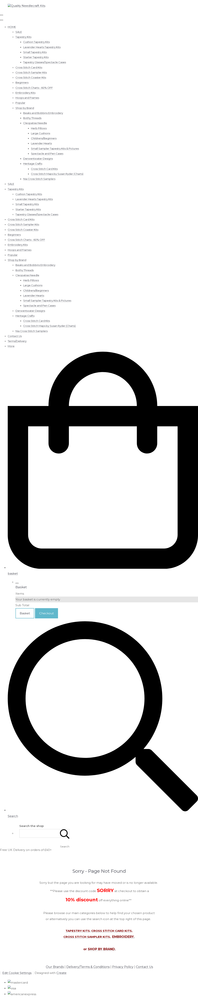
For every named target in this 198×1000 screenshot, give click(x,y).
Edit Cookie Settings (17, 973)
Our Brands (55, 967)
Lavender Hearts (41, 143)
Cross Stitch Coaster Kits (30, 77)
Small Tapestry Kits (35, 52)
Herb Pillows (39, 128)
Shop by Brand (24, 108)
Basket (25, 613)
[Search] (65, 833)
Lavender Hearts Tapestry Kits (42, 47)
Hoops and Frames (27, 97)
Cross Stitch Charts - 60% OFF (34, 87)
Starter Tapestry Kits (36, 57)
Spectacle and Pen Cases (47, 153)
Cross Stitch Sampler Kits (31, 72)
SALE (18, 31)
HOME (12, 26)
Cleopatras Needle (35, 123)
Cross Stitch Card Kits (28, 67)
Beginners (21, 82)
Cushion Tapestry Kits (36, 41)
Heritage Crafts (32, 163)
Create (61, 973)
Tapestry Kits (23, 36)
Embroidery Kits (25, 92)
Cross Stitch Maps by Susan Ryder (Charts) (57, 173)
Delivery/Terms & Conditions (88, 967)
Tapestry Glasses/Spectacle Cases (44, 62)
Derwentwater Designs (38, 158)
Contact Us (15, 336)
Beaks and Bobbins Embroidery (43, 113)
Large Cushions (40, 133)
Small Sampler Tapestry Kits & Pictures (55, 148)
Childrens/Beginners (43, 138)
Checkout (46, 613)
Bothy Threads (32, 118)
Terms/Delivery (17, 341)
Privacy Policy (122, 967)
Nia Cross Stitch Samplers (39, 178)
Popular (20, 102)
